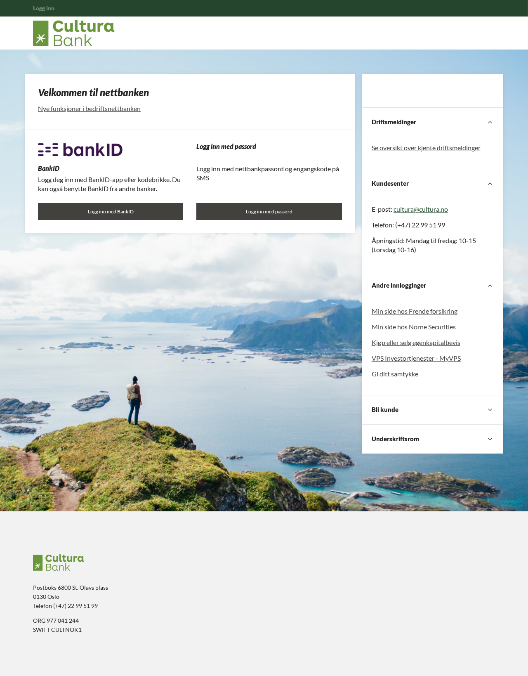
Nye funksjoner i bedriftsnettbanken (89, 108)
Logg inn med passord (269, 211)
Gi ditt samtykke (395, 374)
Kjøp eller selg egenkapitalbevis (416, 342)
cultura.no (433, 209)
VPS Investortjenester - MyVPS (416, 358)
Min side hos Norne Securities (414, 327)
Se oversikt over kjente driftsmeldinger (426, 147)
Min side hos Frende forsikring (414, 311)
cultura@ (406, 209)
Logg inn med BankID (111, 211)
